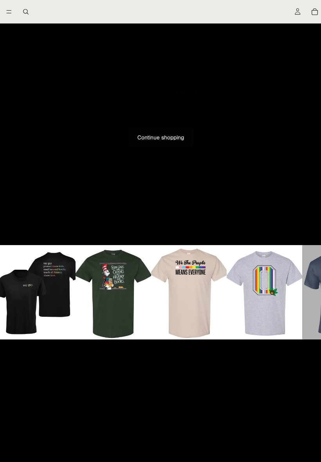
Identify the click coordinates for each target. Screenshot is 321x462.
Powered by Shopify (106, 447)
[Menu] (9, 12)
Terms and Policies (160, 448)
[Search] (25, 11)
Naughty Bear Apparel (57, 447)
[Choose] (63, 327)
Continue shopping (160, 137)
